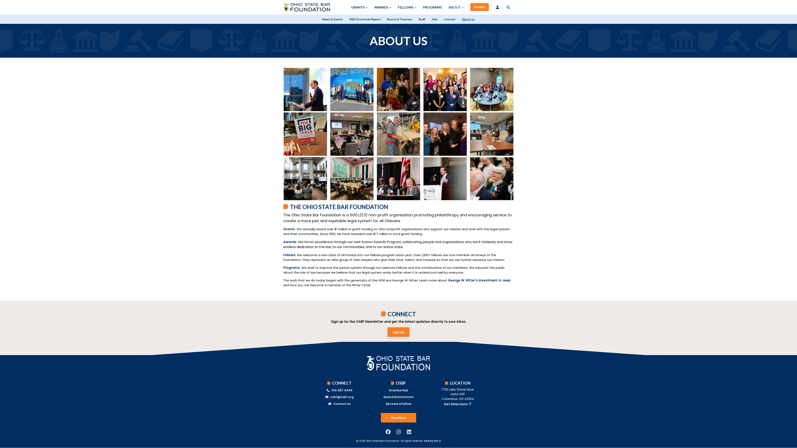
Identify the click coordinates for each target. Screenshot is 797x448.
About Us (468, 19)
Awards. (290, 242)
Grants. (289, 229)
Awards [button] (381, 7)
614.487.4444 (342, 390)
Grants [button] (358, 7)
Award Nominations (398, 397)
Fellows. (290, 255)
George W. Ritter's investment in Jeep (479, 280)
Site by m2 (431, 441)
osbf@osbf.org (342, 397)
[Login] (497, 7)
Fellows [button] (405, 7)
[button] (508, 7)
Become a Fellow (398, 404)
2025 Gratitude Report (365, 19)
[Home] (306, 7)
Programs (432, 7)
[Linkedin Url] (409, 432)
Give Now (398, 418)
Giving (479, 7)
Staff (421, 19)
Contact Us (342, 404)
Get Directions (456, 404)
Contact (450, 19)
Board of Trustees (399, 19)
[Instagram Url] (398, 432)
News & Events (332, 19)
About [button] (455, 7)
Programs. (292, 267)
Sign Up (398, 332)
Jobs (435, 19)
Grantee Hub (398, 390)
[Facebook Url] (388, 432)
